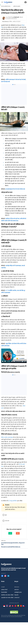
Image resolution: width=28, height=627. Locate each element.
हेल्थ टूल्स (16, 581)
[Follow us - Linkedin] (8, 576)
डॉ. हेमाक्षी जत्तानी (16, 17)
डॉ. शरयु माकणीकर (12, 500)
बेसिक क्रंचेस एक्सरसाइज (7, 437)
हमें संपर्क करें (16, 597)
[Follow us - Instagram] (5, 576)
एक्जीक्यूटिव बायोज (18, 592)
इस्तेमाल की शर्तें (4, 589)
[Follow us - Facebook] (2, 576)
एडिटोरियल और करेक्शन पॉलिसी (7, 595)
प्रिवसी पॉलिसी (4, 592)
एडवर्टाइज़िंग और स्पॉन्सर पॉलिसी (7, 597)
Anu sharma (5, 21)
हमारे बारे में (16, 589)
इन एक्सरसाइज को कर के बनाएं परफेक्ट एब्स (15, 189)
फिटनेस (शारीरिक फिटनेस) (5, 6)
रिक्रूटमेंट (16, 595)
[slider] (6, 361)
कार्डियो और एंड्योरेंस (16, 6)
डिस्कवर (2, 581)
